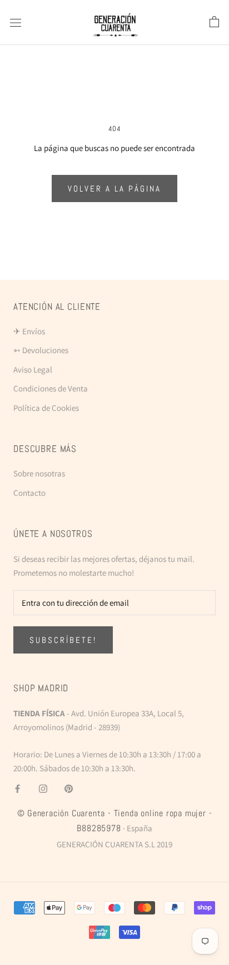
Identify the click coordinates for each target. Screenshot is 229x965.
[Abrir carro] (214, 22)
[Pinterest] (68, 789)
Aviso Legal (32, 369)
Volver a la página (114, 188)
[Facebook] (17, 789)
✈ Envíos (29, 331)
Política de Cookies (46, 408)
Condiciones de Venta (50, 388)
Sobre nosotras (39, 473)
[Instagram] (43, 789)
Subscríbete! (63, 640)
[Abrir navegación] (15, 22)
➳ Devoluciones (40, 350)
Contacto (29, 492)
